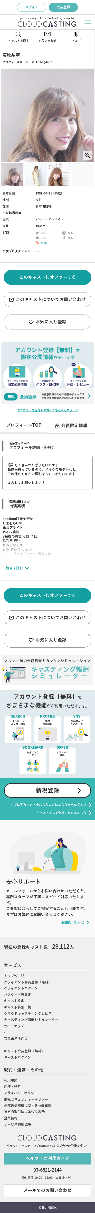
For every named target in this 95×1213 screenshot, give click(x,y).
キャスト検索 (14, 1001)
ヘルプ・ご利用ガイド (47, 1158)
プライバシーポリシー (21, 1093)
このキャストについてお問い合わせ (51, 299)
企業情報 (11, 1118)
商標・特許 (12, 1087)
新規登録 (47, 790)
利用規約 (11, 1080)
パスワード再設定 (17, 995)
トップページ (14, 976)
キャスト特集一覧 (17, 1007)
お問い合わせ (47, 40)
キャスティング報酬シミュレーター (31, 1020)
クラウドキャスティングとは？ (28, 1014)
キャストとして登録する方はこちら (61, 813)
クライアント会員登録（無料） (28, 982)
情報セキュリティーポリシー (26, 1099)
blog (44, 242)
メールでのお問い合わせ (47, 1190)
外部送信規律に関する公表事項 (27, 1106)
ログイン (31, 7)
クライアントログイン (21, 988)
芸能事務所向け (16, 1039)
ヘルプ (76, 40)
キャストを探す (18, 40)
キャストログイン (17, 1057)
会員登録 (63, 7)
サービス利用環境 (17, 1124)
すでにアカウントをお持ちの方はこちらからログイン (48, 805)
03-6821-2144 (47, 1170)
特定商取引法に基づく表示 (24, 1112)
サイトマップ (14, 1026)
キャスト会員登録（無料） (24, 1051)
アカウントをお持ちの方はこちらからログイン (47, 410)
